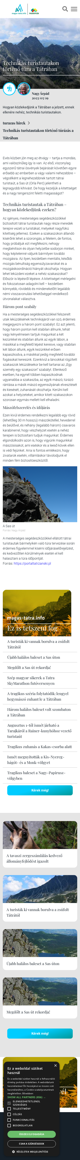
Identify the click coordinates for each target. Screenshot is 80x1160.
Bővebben (27, 1093)
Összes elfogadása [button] (31, 1134)
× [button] (55, 1065)
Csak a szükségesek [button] (31, 1143)
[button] (31, 1151)
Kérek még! (40, 790)
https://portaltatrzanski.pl (32, 563)
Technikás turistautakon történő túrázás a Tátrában (38, 134)
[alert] (32, 1109)
